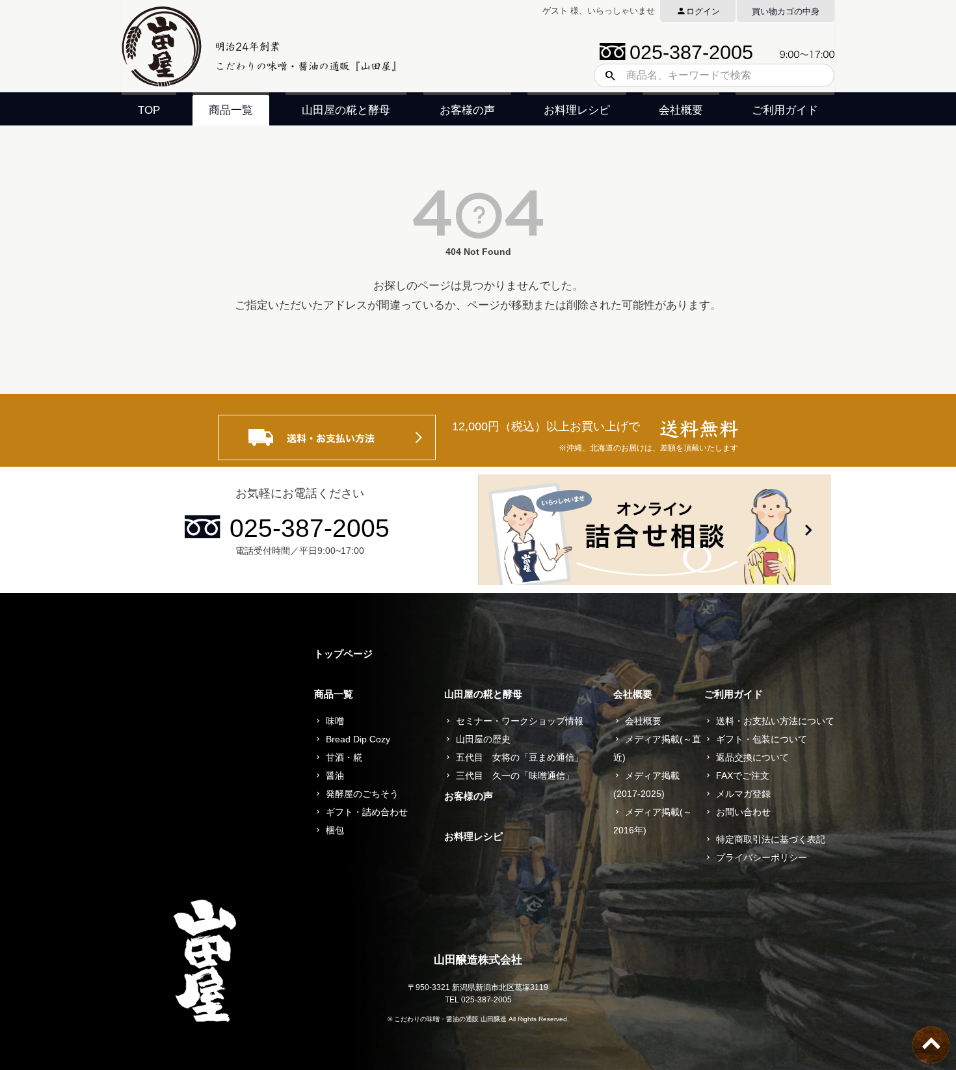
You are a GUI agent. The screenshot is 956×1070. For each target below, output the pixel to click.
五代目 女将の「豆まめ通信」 (519, 757)
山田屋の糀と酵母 (346, 110)
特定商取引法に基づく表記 (770, 839)
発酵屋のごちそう (362, 794)
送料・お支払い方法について (775, 721)
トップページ (343, 653)
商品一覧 (231, 110)
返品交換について (752, 757)
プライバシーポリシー (761, 857)
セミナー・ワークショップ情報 (519, 721)
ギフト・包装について (761, 739)
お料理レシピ (577, 110)
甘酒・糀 (344, 757)
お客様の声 (467, 110)
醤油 (335, 775)
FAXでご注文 (742, 775)
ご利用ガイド (785, 110)
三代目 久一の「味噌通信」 (515, 775)
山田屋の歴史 (483, 739)
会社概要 (681, 110)
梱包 (335, 830)
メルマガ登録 (743, 794)
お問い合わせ (743, 812)
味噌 (335, 721)
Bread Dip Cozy (358, 739)
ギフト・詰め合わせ (367, 812)
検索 (605, 75)
